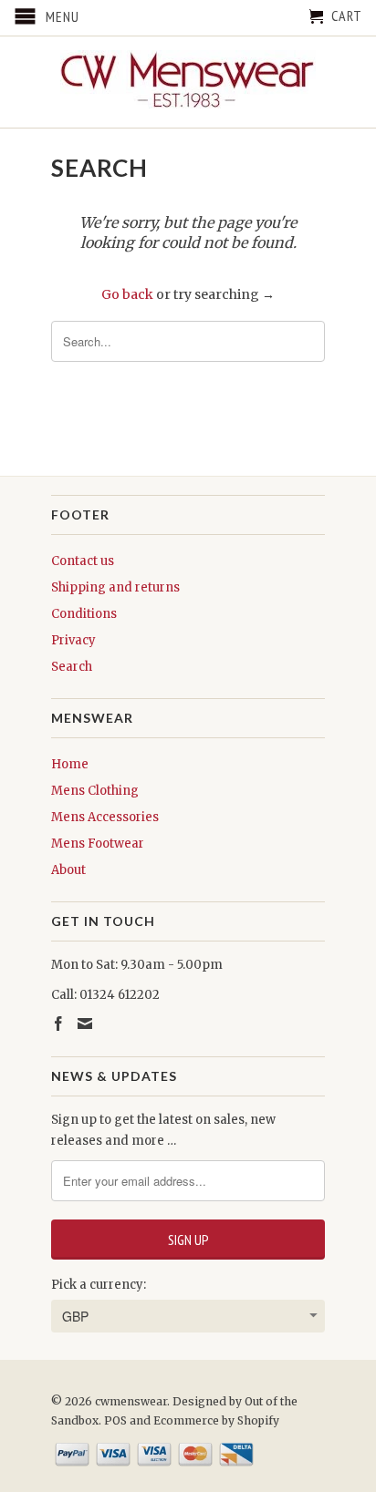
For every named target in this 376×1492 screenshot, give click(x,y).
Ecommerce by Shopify (216, 1420)
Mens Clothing (95, 790)
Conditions (84, 614)
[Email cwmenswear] (85, 1023)
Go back (127, 294)
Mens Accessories (105, 817)
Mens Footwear (97, 843)
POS (115, 1420)
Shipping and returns (115, 587)
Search (71, 666)
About (68, 870)
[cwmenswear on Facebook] (58, 1023)
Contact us (82, 561)
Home (70, 764)
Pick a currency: (98, 1284)
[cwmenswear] (188, 82)
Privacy (73, 640)
